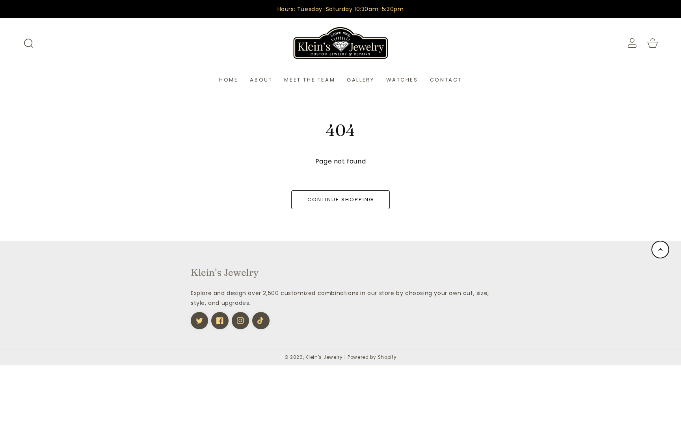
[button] (28, 43)
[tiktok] (261, 320)
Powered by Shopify (372, 357)
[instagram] (240, 320)
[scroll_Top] (660, 249)
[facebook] (220, 320)
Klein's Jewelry (324, 357)
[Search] (28, 43)
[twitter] (199, 320)
